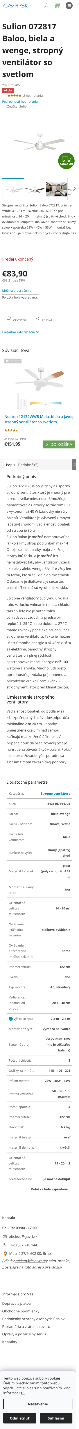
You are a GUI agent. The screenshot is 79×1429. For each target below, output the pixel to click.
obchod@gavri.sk (23, 1236)
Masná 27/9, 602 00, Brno (30, 1253)
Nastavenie (38, 1404)
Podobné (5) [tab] (28, 464)
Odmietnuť (19, 1418)
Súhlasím (56, 1418)
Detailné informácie (18, 332)
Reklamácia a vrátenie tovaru (26, 1326)
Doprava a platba (16, 1303)
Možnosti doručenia (16, 290)
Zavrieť (32, 316)
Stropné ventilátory (55, 793)
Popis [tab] (10, 464)
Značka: (18, 106)
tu (23, 1392)
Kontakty (9, 1341)
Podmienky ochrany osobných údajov (33, 1318)
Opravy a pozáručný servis (24, 1334)
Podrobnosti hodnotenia (20, 101)
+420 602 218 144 (23, 1245)
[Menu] (69, 5)
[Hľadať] (46, 5)
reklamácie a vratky (31, 1260)
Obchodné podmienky (20, 1311)
